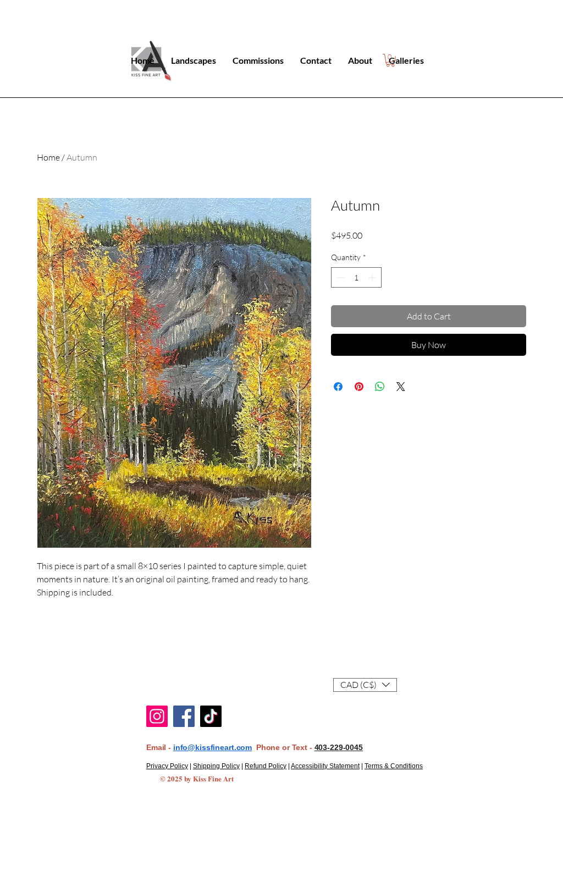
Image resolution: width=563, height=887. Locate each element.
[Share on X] (400, 386)
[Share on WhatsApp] (380, 386)
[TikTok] (211, 716)
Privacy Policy (167, 766)
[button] (365, 685)
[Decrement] (339, 277)
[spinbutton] (356, 277)
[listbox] (365, 685)
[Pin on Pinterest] (359, 386)
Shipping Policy (216, 766)
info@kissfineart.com (212, 747)
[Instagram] (157, 716)
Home (48, 157)
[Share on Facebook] (338, 386)
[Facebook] (184, 716)
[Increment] (373, 277)
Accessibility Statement (325, 766)
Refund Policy (265, 766)
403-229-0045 (338, 747)
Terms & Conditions (394, 766)
